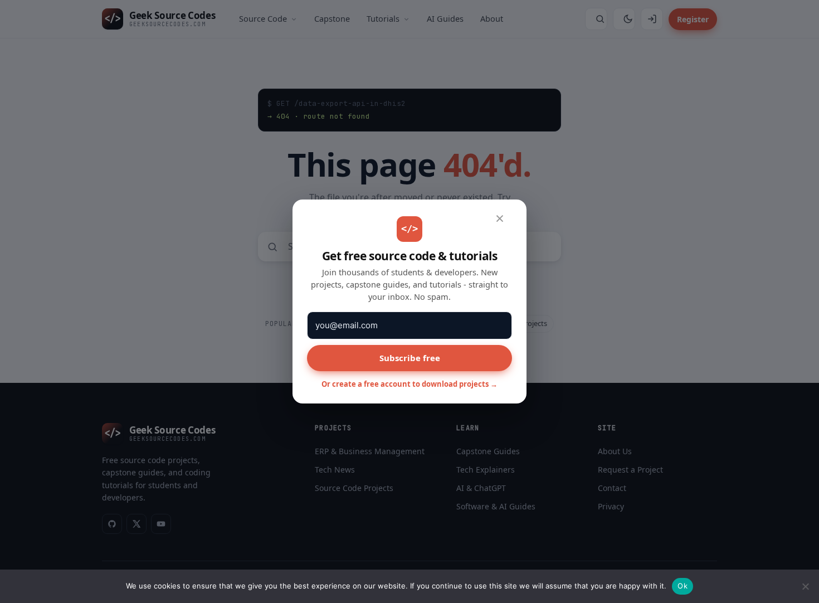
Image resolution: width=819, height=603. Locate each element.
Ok (682, 585)
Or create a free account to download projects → (409, 384)
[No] (805, 586)
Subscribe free (409, 357)
